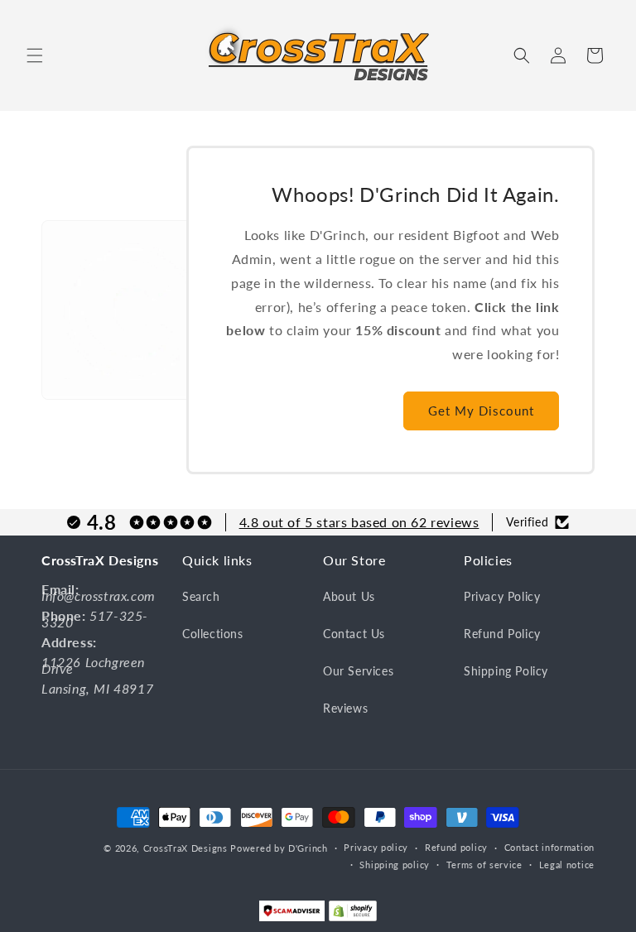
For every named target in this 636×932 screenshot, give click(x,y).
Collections (212, 634)
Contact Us (354, 634)
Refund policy (456, 847)
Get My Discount (481, 410)
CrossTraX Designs (185, 848)
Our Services (358, 671)
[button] (35, 55)
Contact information (549, 847)
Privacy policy (376, 847)
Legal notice (567, 864)
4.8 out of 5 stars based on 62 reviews (359, 522)
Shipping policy (394, 864)
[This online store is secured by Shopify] (353, 915)
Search (201, 596)
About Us (349, 596)
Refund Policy (502, 634)
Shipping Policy (506, 671)
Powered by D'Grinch (278, 848)
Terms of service (484, 864)
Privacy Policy (502, 596)
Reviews (345, 708)
